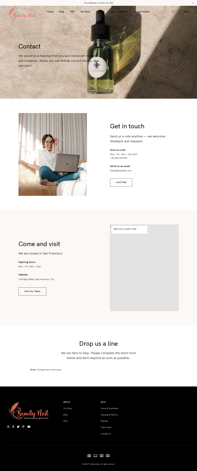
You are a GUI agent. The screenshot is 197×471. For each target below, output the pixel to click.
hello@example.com (121, 170)
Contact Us (106, 434)
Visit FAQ (121, 182)
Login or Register (119, 11)
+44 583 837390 (118, 158)
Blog (65, 415)
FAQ (72, 11)
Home (50, 11)
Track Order (106, 427)
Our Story (85, 11)
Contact (100, 11)
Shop (61, 11)
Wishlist (104, 421)
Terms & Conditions (110, 408)
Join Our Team (32, 291)
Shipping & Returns (109, 415)
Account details (142, 11)
